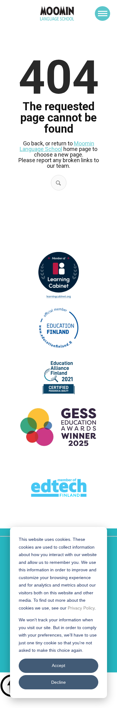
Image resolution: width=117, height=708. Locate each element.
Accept (58, 665)
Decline (58, 682)
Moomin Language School (57, 146)
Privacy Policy (81, 607)
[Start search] (58, 183)
